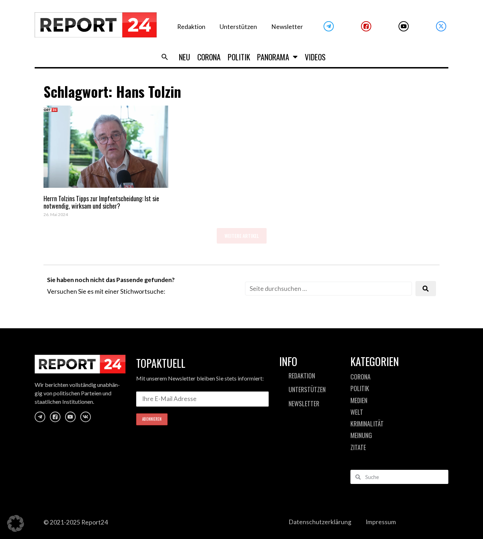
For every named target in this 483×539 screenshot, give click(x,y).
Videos (315, 56)
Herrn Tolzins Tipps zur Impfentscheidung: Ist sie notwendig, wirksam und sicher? (101, 202)
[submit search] (425, 288)
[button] (164, 56)
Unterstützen (238, 26)
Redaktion (191, 26)
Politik (239, 56)
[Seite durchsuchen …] (328, 288)
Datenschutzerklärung (320, 522)
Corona (209, 56)
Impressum (381, 522)
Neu (184, 56)
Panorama (273, 56)
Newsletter (287, 26)
